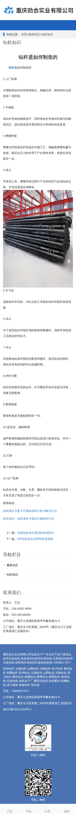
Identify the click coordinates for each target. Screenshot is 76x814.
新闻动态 (34, 34)
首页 (24, 34)
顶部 (66, 811)
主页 (9, 811)
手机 (28, 811)
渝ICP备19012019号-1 (17, 709)
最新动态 (12, 565)
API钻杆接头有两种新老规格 (35, 538)
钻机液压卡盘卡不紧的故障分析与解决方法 (30, 510)
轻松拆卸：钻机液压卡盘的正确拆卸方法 (28, 518)
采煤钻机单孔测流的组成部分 (35, 532)
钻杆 (11, 67)
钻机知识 (47, 34)
